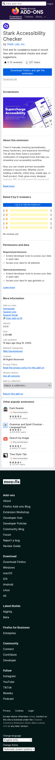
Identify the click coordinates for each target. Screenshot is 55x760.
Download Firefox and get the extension (27, 72)
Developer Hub (12, 517)
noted (32, 716)
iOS (5, 578)
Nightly (7, 611)
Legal (31, 710)
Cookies (19, 710)
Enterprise (9, 633)
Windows (9, 567)
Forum (7, 534)
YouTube (8, 681)
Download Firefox (14, 561)
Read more (9, 186)
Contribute (10, 654)
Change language (12, 735)
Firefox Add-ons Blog (16, 506)
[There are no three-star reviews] (29, 219)
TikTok (7, 687)
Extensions (15, 16)
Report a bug (11, 540)
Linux (6, 590)
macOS (7, 573)
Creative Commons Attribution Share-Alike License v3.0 (24, 722)
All (4, 595)
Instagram (9, 676)
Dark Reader (16, 408)
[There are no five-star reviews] (29, 210)
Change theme (10, 745)
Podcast (8, 698)
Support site (9, 311)
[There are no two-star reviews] (29, 223)
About (7, 500)
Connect (8, 649)
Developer (9, 660)
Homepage (9, 308)
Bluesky (8, 693)
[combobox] (24, 4)
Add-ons (9, 495)
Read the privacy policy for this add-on (23, 367)
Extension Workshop (16, 512)
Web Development (13, 351)
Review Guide (11, 546)
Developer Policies (15, 523)
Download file (10, 79)
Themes (28, 16)
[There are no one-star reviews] (29, 227)
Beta (6, 617)
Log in (50, 3)
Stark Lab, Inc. (16, 44)
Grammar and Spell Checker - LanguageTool (26, 426)
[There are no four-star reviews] (29, 214)
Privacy (7, 710)
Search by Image (19, 438)
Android (8, 584)
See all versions (11, 376)
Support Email (10, 315)
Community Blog (13, 529)
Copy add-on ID (14, 318)
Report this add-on (13, 393)
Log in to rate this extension (27, 205)
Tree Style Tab (18, 454)
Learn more (9, 287)
